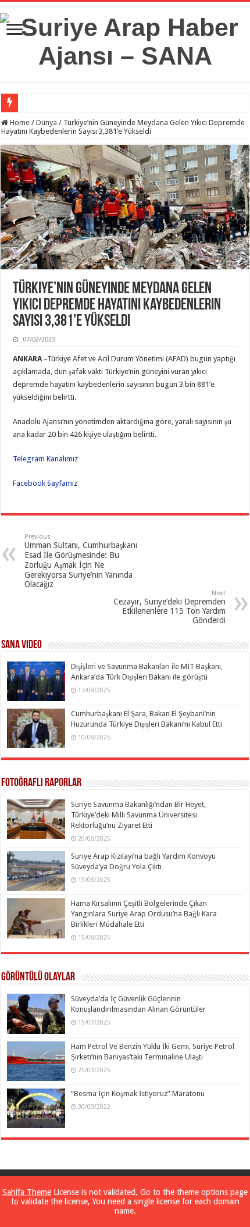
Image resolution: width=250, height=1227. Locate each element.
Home (19, 122)
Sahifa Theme (26, 1192)
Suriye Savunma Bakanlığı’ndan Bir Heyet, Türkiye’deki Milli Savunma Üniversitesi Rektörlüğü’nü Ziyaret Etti (138, 815)
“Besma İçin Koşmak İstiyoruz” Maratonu (138, 1093)
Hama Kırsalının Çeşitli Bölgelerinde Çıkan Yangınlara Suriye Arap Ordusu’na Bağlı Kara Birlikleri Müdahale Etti (144, 914)
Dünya (46, 122)
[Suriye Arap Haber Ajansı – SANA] (125, 40)
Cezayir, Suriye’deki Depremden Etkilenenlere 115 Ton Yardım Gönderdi (169, 607)
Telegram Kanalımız (46, 458)
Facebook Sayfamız (45, 483)
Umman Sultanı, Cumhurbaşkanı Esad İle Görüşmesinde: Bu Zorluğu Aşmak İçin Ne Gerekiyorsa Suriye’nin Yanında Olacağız (80, 561)
